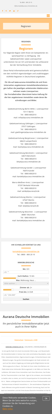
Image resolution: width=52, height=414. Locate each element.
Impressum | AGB (31, 340)
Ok (46, 398)
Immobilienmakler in (14, 347)
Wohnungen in (40, 347)
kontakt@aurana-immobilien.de (26, 6)
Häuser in (29, 347)
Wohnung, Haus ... (26, 280)
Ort (26, 269)
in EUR (26, 292)
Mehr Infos (8, 408)
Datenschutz (19, 340)
